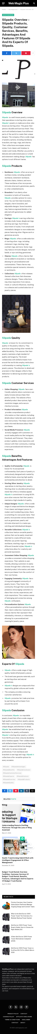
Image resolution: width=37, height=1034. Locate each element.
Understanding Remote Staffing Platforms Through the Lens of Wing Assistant (17, 827)
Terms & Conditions (12, 1019)
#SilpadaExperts (8, 776)
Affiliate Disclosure (24, 1016)
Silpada (7, 112)
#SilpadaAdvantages (18, 766)
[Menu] (3, 3)
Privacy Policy (13, 1013)
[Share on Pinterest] (26, 53)
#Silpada (6, 766)
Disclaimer (26, 1019)
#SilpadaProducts (24, 779)
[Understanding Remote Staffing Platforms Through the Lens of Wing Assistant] (18, 813)
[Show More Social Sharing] (33, 53)
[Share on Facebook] (6, 53)
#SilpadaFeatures (22, 776)
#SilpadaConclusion (23, 770)
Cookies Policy (8, 1016)
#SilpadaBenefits (8, 770)
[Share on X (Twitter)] (16, 53)
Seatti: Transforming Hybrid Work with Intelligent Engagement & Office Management (17, 860)
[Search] (34, 3)
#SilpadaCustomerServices (12, 773)
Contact (24, 1013)
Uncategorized (8, 15)
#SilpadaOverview (9, 779)
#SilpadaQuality (8, 782)
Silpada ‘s (6, 123)
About (22, 1022)
